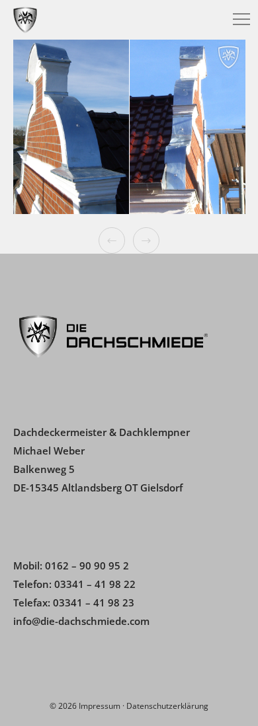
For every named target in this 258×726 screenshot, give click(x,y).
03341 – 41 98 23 (93, 602)
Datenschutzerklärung (167, 705)
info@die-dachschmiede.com (81, 621)
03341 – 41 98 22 (95, 584)
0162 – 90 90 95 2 (87, 565)
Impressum (99, 705)
